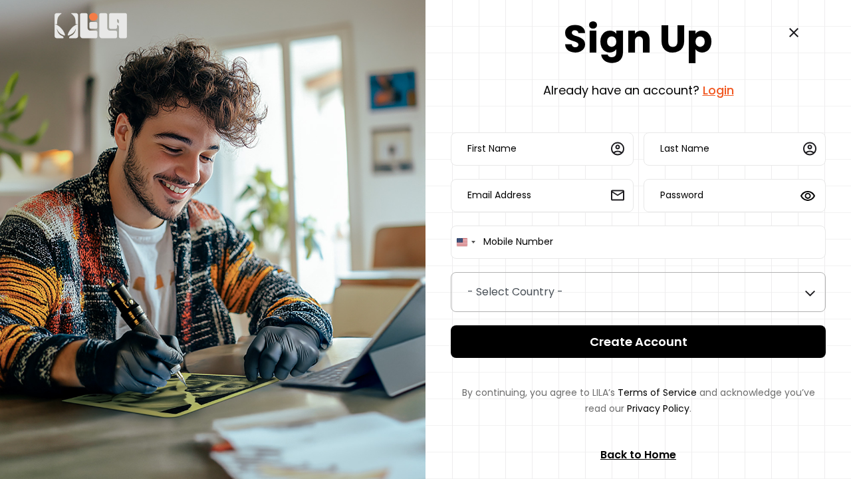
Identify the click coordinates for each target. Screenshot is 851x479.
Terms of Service (657, 392)
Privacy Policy (658, 408)
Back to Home (638, 454)
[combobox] (465, 242)
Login (718, 90)
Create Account (638, 341)
